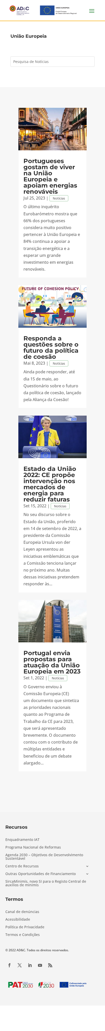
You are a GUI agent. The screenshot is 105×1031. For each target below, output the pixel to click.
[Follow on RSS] (50, 965)
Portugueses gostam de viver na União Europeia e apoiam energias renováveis (50, 176)
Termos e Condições (22, 935)
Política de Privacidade (24, 927)
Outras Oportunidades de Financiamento (40, 874)
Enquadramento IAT (22, 840)
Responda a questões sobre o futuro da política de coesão (50, 347)
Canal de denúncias (22, 912)
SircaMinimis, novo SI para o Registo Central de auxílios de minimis (45, 883)
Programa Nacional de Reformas (33, 847)
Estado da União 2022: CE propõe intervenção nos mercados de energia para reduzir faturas (49, 484)
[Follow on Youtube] (40, 965)
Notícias (59, 198)
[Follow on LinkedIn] (30, 965)
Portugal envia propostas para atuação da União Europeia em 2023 (52, 662)
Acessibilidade (17, 920)
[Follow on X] (20, 965)
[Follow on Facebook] (9, 965)
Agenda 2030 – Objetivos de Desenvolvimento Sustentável (44, 857)
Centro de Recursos (22, 866)
